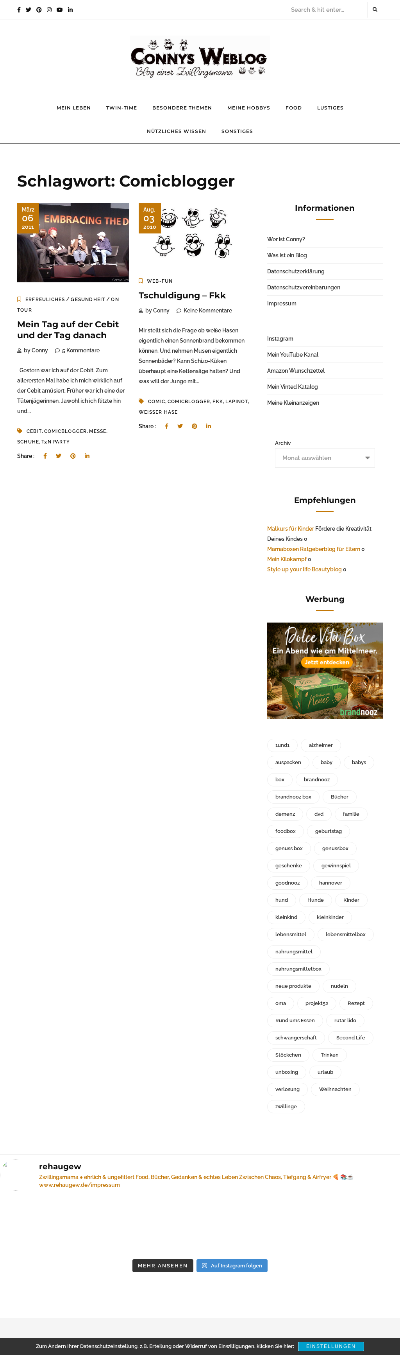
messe (97, 431)
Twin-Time (121, 108)
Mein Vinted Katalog (292, 387)
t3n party (55, 442)
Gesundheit (88, 299)
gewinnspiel (336, 866)
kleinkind (286, 917)
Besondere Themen (182, 108)
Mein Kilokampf (287, 559)
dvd (318, 814)
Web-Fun (160, 281)
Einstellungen (331, 1346)
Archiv (283, 443)
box (279, 779)
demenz (285, 814)
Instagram (280, 339)
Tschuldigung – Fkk (182, 295)
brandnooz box (293, 797)
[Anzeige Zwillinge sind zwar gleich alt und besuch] (47, 1226)
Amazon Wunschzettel (296, 371)
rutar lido (345, 1020)
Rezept (356, 1003)
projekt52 (316, 1003)
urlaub (325, 1072)
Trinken (330, 1055)
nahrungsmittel (293, 952)
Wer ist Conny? (286, 239)
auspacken (288, 762)
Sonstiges (237, 131)
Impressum (281, 303)
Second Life (350, 1038)
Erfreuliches (45, 299)
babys (359, 762)
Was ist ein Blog (287, 255)
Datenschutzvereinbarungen (303, 287)
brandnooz (317, 779)
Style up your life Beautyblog (304, 569)
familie (351, 814)
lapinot (236, 401)
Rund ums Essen (295, 1020)
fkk (217, 401)
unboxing (286, 1072)
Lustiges (330, 108)
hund (281, 900)
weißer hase (158, 412)
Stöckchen (288, 1055)
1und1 (282, 745)
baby (326, 762)
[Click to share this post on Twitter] (58, 456)
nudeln (339, 986)
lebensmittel (290, 934)
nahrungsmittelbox (298, 969)
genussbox (335, 848)
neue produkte (293, 986)
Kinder (351, 900)
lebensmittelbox (346, 934)
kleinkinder (330, 917)
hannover (330, 883)
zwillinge (286, 1106)
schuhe (28, 442)
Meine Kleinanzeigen (293, 403)
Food (294, 108)
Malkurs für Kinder (290, 529)
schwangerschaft (296, 1038)
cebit (34, 431)
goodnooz (287, 883)
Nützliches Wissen (176, 131)
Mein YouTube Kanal (292, 355)
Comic (156, 401)
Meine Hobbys (248, 108)
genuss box (289, 848)
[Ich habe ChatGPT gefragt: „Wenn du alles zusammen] (251, 1226)
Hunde (315, 900)
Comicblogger (65, 431)
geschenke (288, 866)
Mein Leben (74, 108)
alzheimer (321, 745)
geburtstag (328, 831)
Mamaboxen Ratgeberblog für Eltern (313, 549)
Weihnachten (335, 1089)
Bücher (339, 797)
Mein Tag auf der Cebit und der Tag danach (68, 330)
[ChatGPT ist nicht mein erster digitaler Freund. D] (149, 1226)
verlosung (287, 1089)
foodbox (285, 831)
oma (280, 1003)
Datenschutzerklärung (296, 271)
